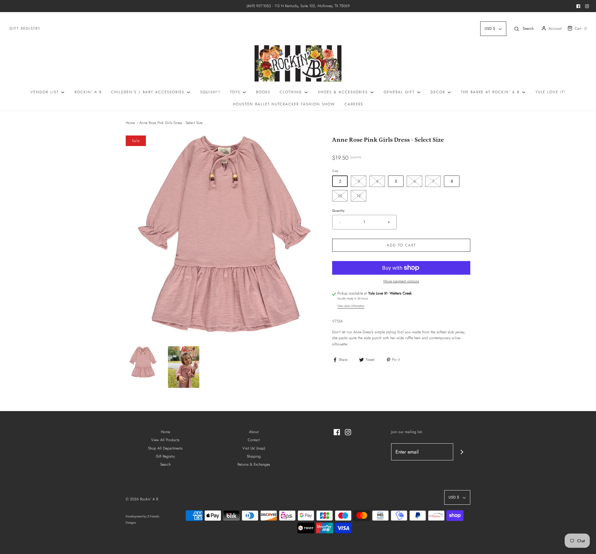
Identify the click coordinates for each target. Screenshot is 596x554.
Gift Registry (24, 28)
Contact (254, 440)
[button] (143, 362)
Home (130, 123)
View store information (350, 306)
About (254, 432)
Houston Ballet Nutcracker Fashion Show (284, 104)
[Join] (461, 451)
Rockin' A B (88, 92)
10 (340, 196)
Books (263, 92)
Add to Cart (401, 245)
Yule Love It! (550, 92)
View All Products (165, 440)
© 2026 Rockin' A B (142, 499)
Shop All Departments (165, 448)
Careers (354, 104)
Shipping (254, 456)
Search (165, 464)
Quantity (338, 210)
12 (359, 196)
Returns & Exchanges (253, 464)
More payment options (401, 281)
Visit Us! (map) (253, 448)
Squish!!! (210, 92)
